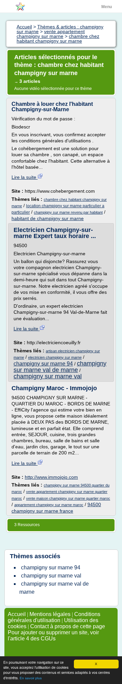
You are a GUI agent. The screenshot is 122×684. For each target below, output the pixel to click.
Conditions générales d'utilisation (54, 617)
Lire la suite (25, 177)
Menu (106, 6)
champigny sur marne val (48, 376)
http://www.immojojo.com (51, 477)
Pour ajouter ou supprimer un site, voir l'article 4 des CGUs (53, 635)
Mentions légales (49, 614)
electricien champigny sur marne (55, 357)
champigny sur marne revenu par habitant (68, 212)
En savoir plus (31, 678)
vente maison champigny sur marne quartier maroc (68, 498)
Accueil (17, 614)
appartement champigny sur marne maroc (48, 505)
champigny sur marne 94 (43, 364)
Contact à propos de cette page (67, 626)
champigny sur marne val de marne (60, 366)
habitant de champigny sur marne (48, 218)
